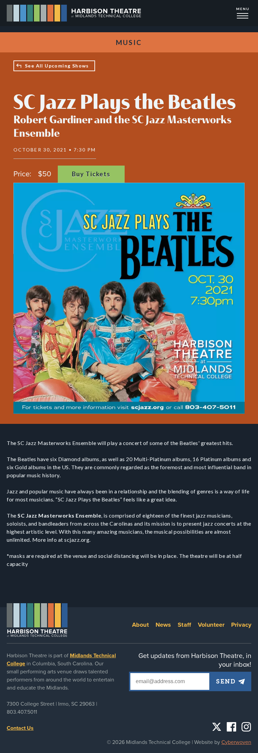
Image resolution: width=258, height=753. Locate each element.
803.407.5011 (22, 712)
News (163, 624)
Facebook (231, 727)
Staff (184, 624)
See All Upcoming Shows (57, 66)
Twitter (217, 727)
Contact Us (20, 728)
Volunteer (211, 624)
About (140, 624)
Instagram (246, 727)
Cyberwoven (236, 742)
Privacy (241, 624)
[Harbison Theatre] (74, 13)
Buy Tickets (91, 174)
